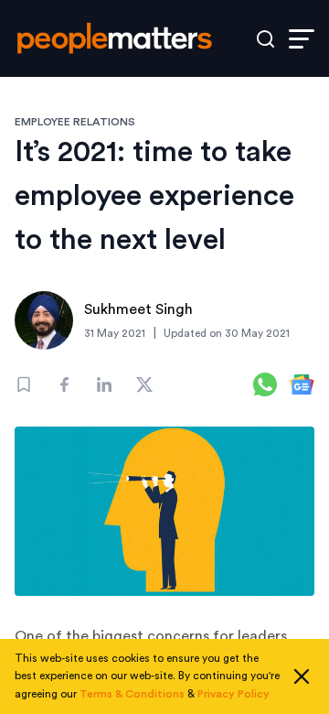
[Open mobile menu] (301, 39)
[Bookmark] (24, 384)
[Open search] (265, 39)
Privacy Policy (233, 693)
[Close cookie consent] (301, 676)
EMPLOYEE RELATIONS (75, 121)
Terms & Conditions (132, 693)
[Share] (64, 384)
